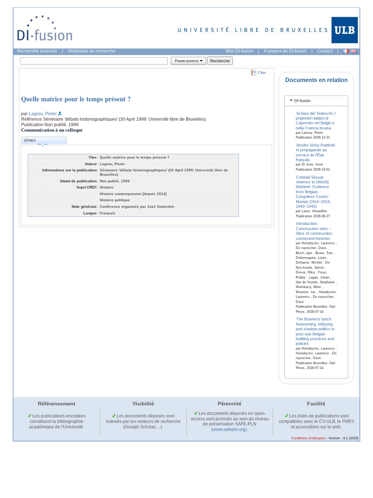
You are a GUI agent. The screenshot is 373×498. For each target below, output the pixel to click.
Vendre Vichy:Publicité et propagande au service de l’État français (315, 152)
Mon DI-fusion (239, 51)
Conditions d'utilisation (308, 438)
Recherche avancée (37, 51)
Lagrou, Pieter (43, 113)
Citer (262, 72)
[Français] (346, 51)
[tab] (316, 101)
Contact (325, 51)
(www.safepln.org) (229, 429)
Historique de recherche (91, 51)
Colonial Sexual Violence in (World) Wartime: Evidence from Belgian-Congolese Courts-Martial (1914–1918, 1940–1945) (313, 192)
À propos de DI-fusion (285, 51)
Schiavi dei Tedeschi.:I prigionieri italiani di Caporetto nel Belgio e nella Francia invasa (316, 120)
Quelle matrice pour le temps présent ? (76, 99)
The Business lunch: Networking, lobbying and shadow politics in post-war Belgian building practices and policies (315, 331)
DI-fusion (302, 100)
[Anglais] (354, 51)
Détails (29, 140)
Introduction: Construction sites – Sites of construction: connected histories (314, 230)
